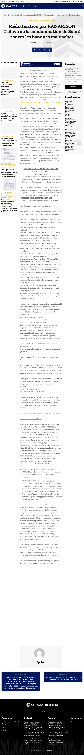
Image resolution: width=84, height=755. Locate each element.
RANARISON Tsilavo (48, 20)
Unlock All (73, 87)
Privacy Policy (72, 92)
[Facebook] (73, 1)
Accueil (6, 15)
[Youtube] (81, 1)
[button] (35, 6)
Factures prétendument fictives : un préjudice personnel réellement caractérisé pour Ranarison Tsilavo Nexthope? (9, 89)
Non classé (15, 15)
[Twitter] (78, 1)
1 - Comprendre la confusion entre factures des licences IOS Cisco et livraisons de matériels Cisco (8, 164)
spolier (33, 42)
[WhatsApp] (49, 50)
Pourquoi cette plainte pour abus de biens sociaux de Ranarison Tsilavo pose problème (9, 142)
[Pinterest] (44, 50)
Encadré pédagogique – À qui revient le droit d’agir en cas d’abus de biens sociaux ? (9, 116)
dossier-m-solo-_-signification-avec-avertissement (41, 413)
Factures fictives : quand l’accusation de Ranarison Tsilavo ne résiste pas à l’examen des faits (9, 172)
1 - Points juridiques (7, 80)
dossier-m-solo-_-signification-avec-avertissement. (41, 102)
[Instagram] (76, 1)
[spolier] (40, 653)
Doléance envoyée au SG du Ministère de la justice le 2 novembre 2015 (63, 678)
